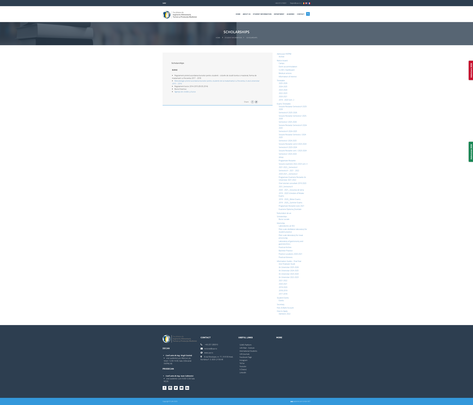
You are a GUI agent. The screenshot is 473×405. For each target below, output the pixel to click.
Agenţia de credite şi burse (185, 92)
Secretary (280, 304)
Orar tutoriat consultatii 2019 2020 (292, 183)
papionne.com (297, 401)
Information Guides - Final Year (289, 261)
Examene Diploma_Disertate (290, 209)
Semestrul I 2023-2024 (288, 154)
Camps (281, 63)
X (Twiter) (243, 369)
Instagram (243, 360)
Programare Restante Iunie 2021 (291, 206)
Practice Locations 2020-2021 (290, 254)
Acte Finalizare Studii (287, 264)
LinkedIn (243, 372)
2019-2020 (283, 287)
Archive (281, 56)
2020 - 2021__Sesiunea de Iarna (291, 190)
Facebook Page (246, 357)
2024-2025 (283, 86)
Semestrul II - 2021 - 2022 (289, 170)
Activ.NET (307, 401)
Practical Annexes (286, 257)
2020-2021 (283, 96)
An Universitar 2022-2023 (289, 277)
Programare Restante (287, 160)
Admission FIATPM (284, 54)
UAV (164, 3)
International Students (248, 351)
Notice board (282, 60)
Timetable (281, 80)
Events (281, 300)
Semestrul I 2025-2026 (288, 122)
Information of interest (288, 76)
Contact (300, 14)
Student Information (262, 14)
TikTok (242, 363)
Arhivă (281, 157)
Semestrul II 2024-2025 (288, 131)
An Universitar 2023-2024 (289, 274)
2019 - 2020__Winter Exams (290, 199)
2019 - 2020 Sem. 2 (286, 100)
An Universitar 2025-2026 (289, 267)
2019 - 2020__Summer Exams (290, 202)
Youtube (243, 366)
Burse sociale (284, 219)
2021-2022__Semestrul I (288, 167)
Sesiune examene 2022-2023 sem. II (293, 164)
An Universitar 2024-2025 (289, 270)
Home (238, 14)
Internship (281, 223)
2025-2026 (283, 83)
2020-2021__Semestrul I (288, 174)
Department (279, 14)
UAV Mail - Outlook (247, 348)
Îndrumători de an (284, 213)
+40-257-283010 (211, 344)
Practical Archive (285, 247)
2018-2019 (283, 290)
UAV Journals (245, 354)
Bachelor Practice (286, 250)
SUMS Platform (246, 345)
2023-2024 (283, 90)
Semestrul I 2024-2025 (288, 140)
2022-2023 (283, 93)
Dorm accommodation (288, 66)
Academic (291, 14)
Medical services (285, 73)
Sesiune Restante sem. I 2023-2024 (293, 150)
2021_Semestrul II (286, 186)
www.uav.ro (208, 353)
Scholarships (282, 216)
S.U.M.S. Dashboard (286, 70)
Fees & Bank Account (285, 308)
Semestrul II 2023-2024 (288, 147)
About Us (246, 14)
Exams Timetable (284, 104)
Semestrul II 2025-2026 (288, 112)
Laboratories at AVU (287, 226)
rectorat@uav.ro (210, 348)
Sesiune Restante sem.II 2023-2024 (292, 144)
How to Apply (282, 311)
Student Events (283, 298)
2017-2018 (283, 294)
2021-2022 (283, 280)
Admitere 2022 (284, 314)
